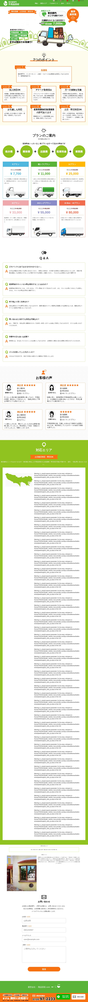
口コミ (69, 3)
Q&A (62, 3)
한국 (75, 0)
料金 (36, 3)
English (62, 0)
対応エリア (43, 3)
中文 (69, 0)
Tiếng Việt (82, 0)
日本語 (56, 0)
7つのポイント (54, 3)
